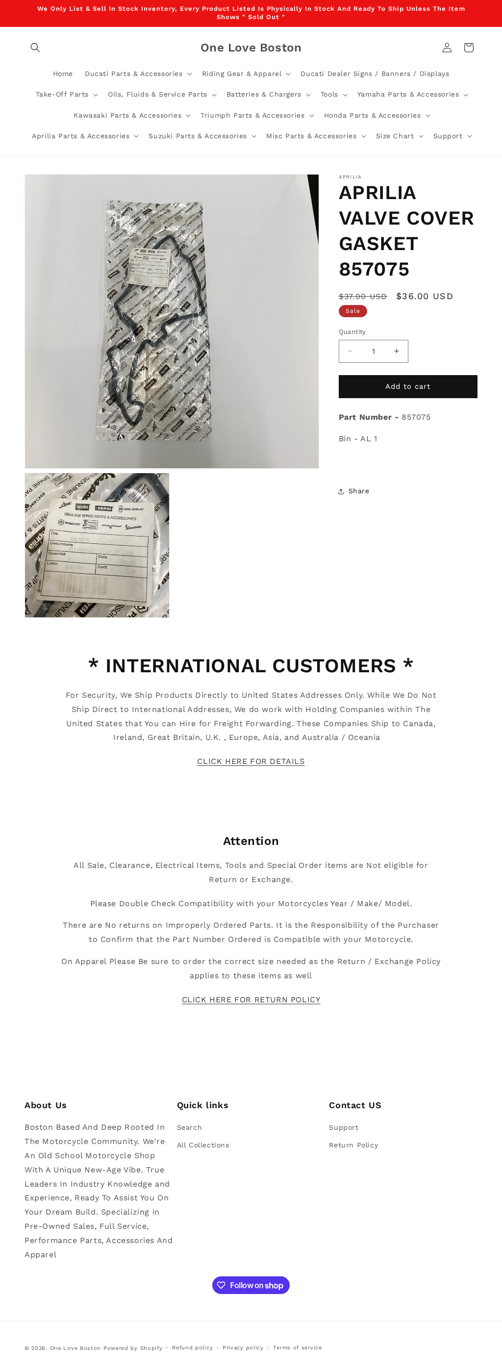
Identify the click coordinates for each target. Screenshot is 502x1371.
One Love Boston (75, 1348)
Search (189, 1127)
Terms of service (297, 1348)
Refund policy (192, 1348)
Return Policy (353, 1145)
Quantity (352, 331)
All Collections (203, 1145)
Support (343, 1127)
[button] (35, 47)
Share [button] (359, 491)
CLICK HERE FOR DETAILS (250, 761)
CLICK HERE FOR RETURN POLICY (251, 999)
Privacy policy (243, 1348)
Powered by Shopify (133, 1348)
